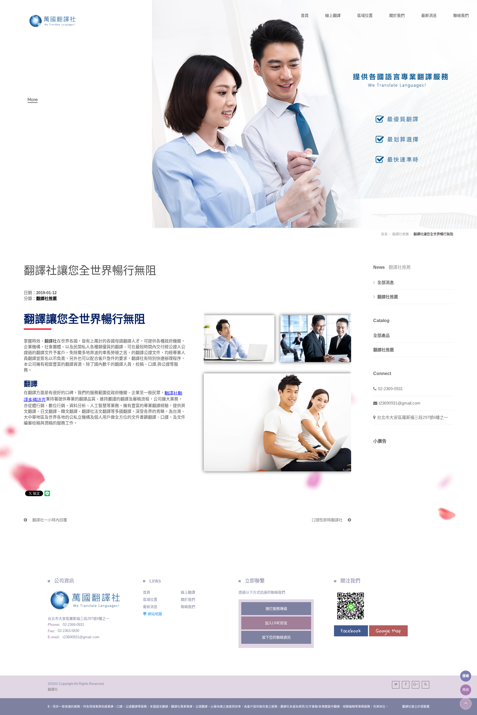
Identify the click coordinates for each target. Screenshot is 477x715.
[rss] (425, 685)
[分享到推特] (395, 685)
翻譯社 (50, 341)
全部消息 (385, 282)
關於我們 (188, 599)
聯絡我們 (188, 607)
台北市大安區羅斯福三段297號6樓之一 (412, 417)
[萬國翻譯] (53, 21)
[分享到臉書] (405, 685)
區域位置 (150, 599)
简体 (465, 690)
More (33, 99)
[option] (238, 114)
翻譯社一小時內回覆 (49, 520)
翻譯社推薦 (400, 234)
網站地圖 (155, 614)
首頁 (384, 234)
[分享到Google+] (415, 685)
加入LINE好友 (276, 623)
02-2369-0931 (390, 388)
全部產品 (381, 335)
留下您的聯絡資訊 (276, 637)
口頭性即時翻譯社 (328, 520)
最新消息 (150, 607)
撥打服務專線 (276, 609)
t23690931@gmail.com (399, 403)
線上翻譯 (188, 592)
